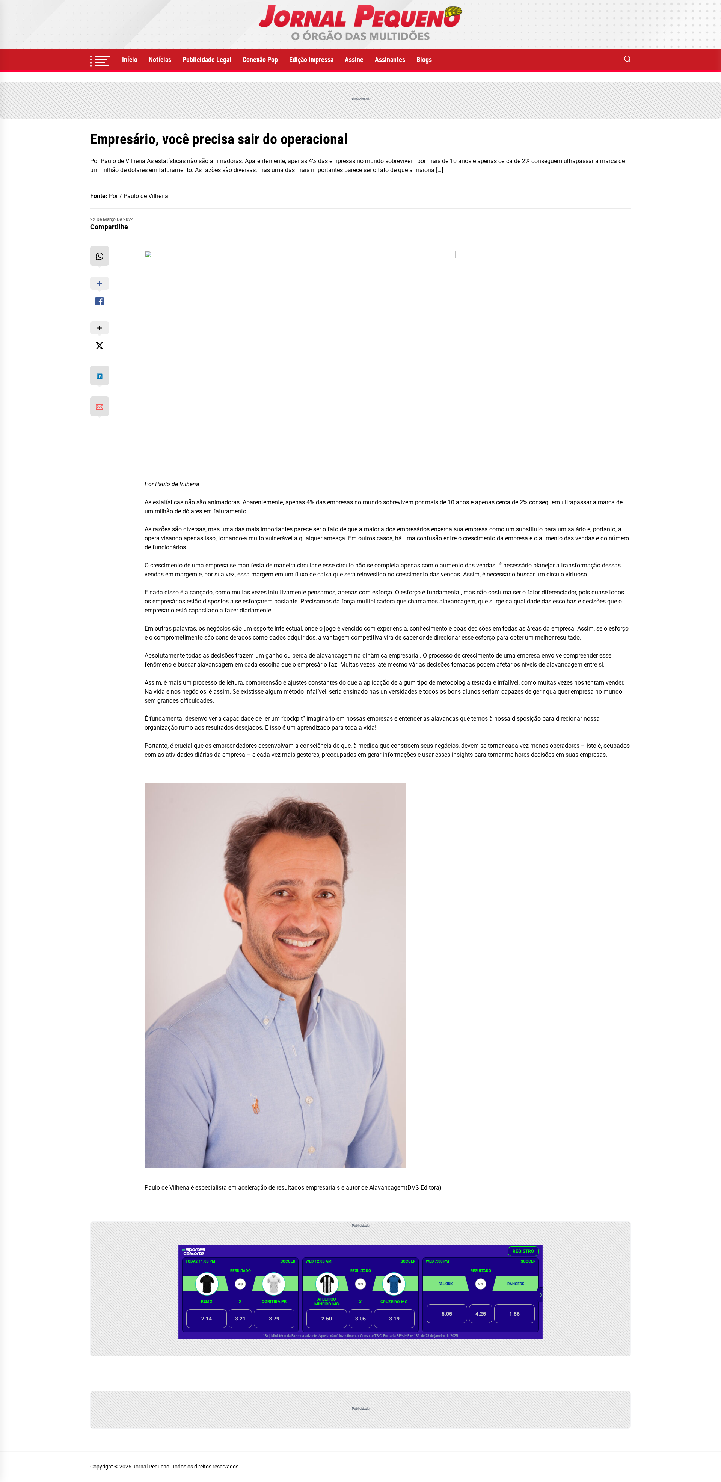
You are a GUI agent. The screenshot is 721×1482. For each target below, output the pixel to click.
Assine (354, 60)
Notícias (160, 60)
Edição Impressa (311, 60)
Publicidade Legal (207, 60)
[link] (360, 24)
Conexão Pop (260, 60)
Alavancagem (387, 1187)
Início (129, 60)
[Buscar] (627, 59)
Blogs (424, 60)
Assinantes (390, 60)
